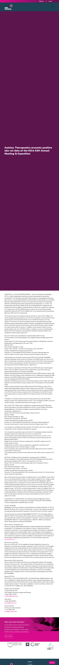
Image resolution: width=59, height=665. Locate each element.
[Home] (8, 7)
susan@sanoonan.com (10, 611)
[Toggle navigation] (53, 6)
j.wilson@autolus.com (10, 603)
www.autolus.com (9, 539)
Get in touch (8, 636)
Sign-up (41, 1)
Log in (50, 1)
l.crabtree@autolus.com (11, 596)
